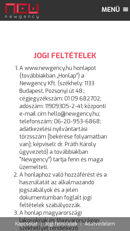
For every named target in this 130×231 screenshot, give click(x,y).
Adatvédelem (100, 224)
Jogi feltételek (61, 224)
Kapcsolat (26, 224)
